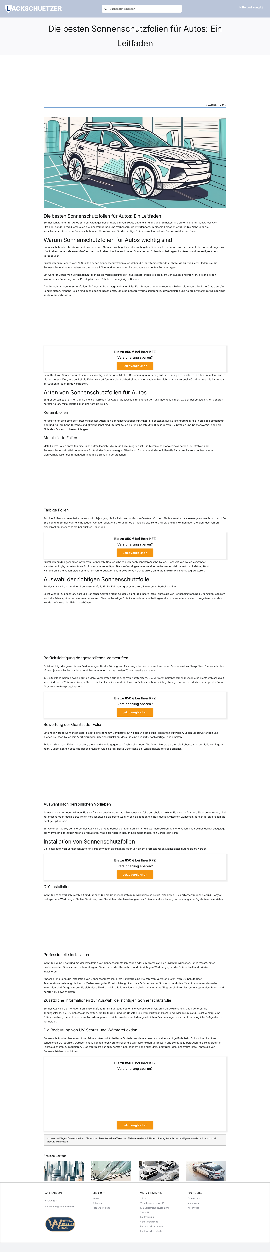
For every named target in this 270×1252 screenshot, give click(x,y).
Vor (222, 104)
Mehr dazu (62, 1141)
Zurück (212, 104)
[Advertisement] (135, 78)
